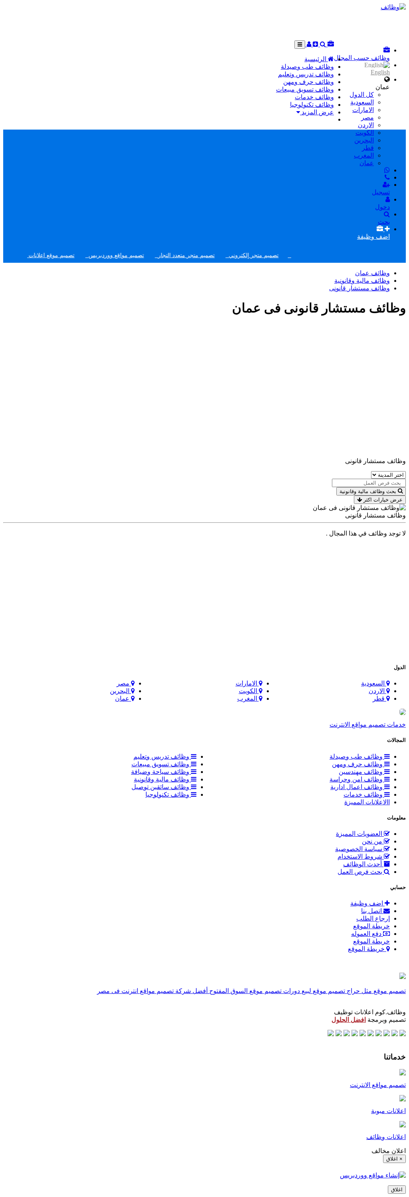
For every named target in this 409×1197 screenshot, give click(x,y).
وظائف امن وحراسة (357, 779)
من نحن (373, 841)
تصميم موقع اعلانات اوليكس (52, 255)
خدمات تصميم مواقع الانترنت (368, 724)
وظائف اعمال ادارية (357, 786)
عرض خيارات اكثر (382, 500)
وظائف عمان (372, 273)
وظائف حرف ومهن (308, 81)
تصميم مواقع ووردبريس (126, 255)
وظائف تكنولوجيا (312, 104)
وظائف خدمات (314, 97)
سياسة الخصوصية (359, 848)
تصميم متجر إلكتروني (264, 255)
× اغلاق (394, 1159)
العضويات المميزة (360, 833)
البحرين (364, 140)
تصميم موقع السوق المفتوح (245, 990)
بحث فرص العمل (361, 871)
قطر (368, 147)
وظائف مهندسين (361, 771)
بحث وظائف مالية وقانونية (368, 491)
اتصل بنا (372, 910)
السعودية (362, 102)
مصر (367, 117)
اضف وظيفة (367, 903)
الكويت (364, 132)
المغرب (364, 155)
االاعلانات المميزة (367, 802)
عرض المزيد (317, 112)
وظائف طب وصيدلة (307, 66)
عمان (366, 163)
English (380, 72)
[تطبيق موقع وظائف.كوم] (402, 976)
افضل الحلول (349, 1019)
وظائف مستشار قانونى (359, 288)
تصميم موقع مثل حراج (375, 990)
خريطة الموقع (371, 926)
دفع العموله (367, 933)
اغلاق (397, 1190)
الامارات (363, 109)
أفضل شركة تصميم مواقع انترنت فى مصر (152, 990)
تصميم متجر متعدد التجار (197, 255)
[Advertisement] (326, 25)
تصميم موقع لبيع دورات (313, 990)
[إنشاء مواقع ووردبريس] (373, 1175)
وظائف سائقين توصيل (161, 786)
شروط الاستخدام (361, 856)
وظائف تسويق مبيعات (305, 89)
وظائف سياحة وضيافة (161, 771)
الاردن (366, 125)
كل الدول (361, 94)
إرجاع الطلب (373, 918)
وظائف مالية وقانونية (362, 280)
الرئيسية (316, 59)
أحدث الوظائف (363, 864)
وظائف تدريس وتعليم (306, 74)
